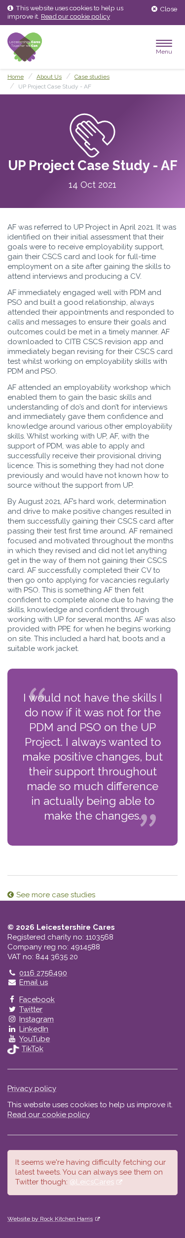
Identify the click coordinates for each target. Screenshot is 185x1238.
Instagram (36, 1019)
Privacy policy (31, 1088)
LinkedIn (33, 1029)
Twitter (30, 1009)
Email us (33, 982)
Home (15, 76)
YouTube (34, 1038)
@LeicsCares (92, 1182)
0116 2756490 (43, 973)
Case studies (92, 76)
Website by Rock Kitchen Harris (50, 1218)
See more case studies (55, 894)
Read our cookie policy (75, 16)
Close (168, 9)
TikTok (32, 1048)
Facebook (37, 999)
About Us (49, 76)
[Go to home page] (24, 46)
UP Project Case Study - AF (54, 86)
